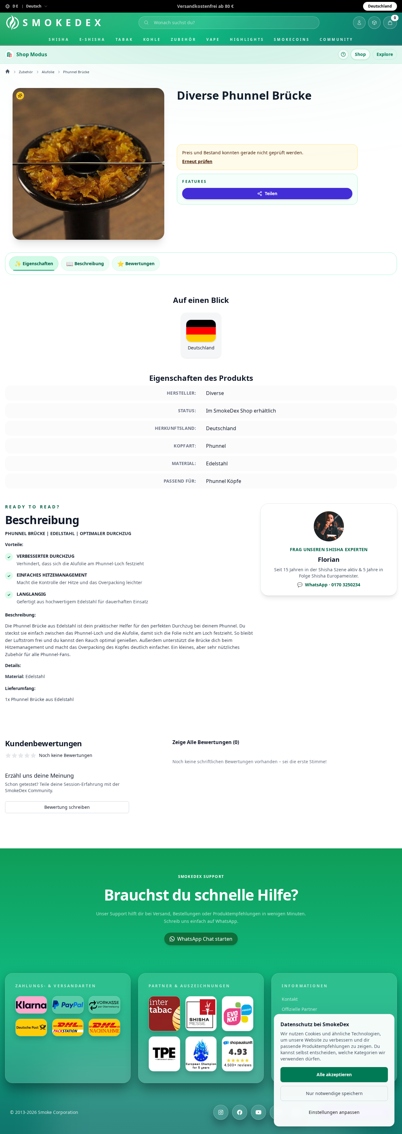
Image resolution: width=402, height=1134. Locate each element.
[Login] (359, 22)
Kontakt (290, 999)
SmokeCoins (291, 39)
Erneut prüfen (197, 161)
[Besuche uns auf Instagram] (220, 1112)
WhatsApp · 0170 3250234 (328, 585)
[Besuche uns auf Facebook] (239, 1112)
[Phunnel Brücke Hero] (88, 164)
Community (336, 39)
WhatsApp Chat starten (204, 938)
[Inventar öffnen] (374, 22)
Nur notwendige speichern (334, 1093)
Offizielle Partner (299, 1009)
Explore (385, 54)
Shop (360, 54)
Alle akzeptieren (334, 1074)
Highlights (247, 39)
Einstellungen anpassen (334, 1112)
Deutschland (380, 6)
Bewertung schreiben (67, 807)
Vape (213, 39)
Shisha (59, 39)
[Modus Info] (343, 54)
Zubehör (183, 39)
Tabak (124, 39)
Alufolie (48, 71)
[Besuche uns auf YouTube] (258, 1112)
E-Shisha (92, 39)
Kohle (152, 39)
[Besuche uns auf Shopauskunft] (237, 1054)
